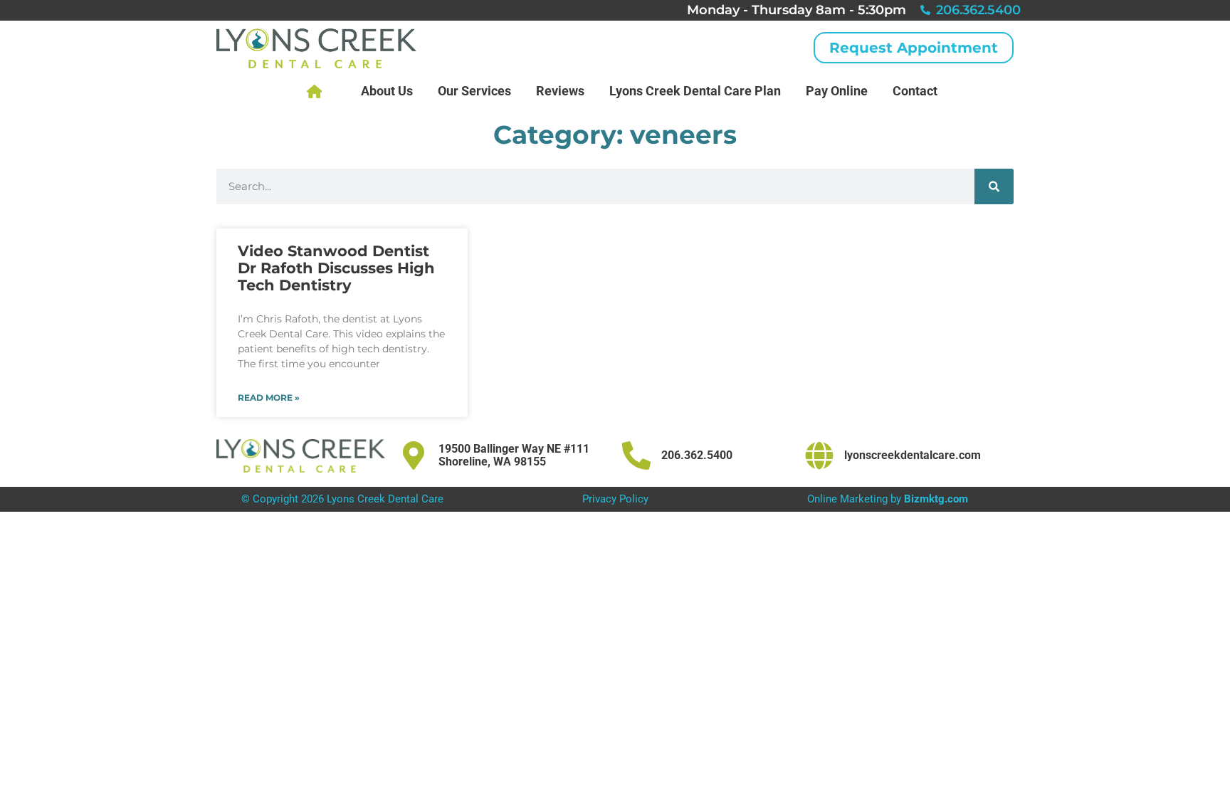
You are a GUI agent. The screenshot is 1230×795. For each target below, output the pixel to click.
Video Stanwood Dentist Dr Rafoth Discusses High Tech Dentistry (336, 268)
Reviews (560, 90)
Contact (915, 90)
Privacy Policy (615, 499)
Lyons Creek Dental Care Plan (695, 90)
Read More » (269, 398)
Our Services (474, 90)
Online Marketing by (887, 499)
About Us (387, 90)
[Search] (994, 186)
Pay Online (837, 90)
